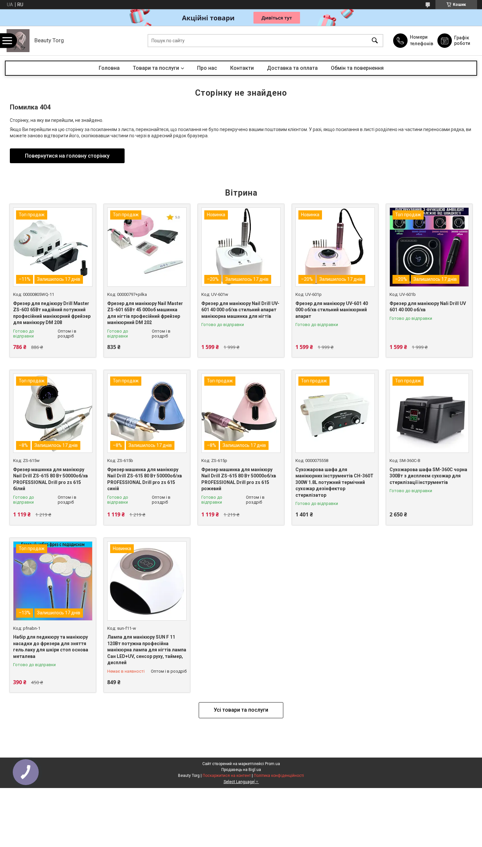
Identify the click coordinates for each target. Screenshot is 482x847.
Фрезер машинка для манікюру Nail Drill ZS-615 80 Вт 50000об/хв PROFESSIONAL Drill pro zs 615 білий (50, 479)
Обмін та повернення (357, 68)
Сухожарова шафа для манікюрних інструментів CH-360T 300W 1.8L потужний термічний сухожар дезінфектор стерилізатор (334, 482)
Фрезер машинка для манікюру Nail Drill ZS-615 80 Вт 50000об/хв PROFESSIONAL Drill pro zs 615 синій (144, 479)
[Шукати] (375, 41)
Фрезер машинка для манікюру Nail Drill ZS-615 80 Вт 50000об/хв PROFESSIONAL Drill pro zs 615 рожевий (238, 479)
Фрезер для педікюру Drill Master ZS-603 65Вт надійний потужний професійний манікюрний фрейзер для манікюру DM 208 (51, 313)
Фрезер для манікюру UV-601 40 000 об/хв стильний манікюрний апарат (331, 310)
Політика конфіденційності (279, 775)
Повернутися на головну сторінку (67, 156)
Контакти (242, 68)
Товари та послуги (156, 68)
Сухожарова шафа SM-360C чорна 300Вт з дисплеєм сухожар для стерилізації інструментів (428, 476)
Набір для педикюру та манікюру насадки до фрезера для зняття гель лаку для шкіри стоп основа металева (50, 646)
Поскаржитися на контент (227, 775)
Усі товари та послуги (241, 710)
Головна (109, 68)
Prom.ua (272, 763)
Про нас (207, 68)
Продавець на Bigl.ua (241, 769)
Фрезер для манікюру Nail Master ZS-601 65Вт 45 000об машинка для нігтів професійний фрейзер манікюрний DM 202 (145, 313)
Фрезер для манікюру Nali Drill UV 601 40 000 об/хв (428, 307)
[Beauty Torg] (18, 40)
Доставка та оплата (292, 68)
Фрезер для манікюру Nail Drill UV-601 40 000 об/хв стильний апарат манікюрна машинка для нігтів (240, 310)
